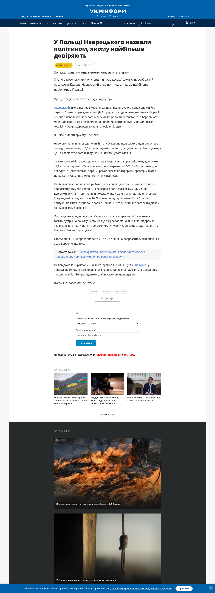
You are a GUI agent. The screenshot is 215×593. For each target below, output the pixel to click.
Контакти (129, 23)
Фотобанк (35, 16)
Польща (106, 291)
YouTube (129, 354)
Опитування (93, 291)
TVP (82, 99)
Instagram (114, 354)
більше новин (107, 415)
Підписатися (86, 343)
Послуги (24, 16)
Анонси (59, 16)
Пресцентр (47, 16)
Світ (47, 23)
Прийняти (184, 588)
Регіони (57, 23)
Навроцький (62, 107)
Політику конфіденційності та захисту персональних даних (142, 588)
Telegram (100, 354)
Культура (71, 23)
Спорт (82, 23)
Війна (23, 23)
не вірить (141, 265)
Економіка (35, 23)
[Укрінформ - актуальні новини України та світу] (107, 11)
